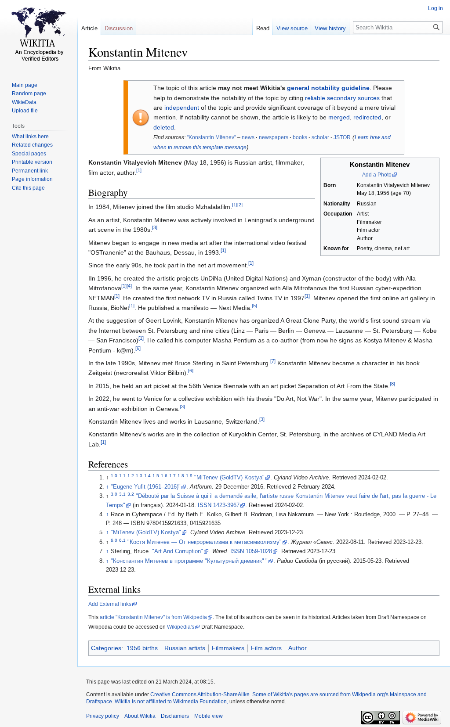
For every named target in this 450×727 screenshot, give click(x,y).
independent (181, 107)
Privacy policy (102, 716)
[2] (240, 205)
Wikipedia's (180, 627)
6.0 (114, 540)
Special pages (29, 154)
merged (339, 117)
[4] (129, 286)
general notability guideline (328, 87)
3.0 (114, 494)
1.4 (147, 475)
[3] (154, 227)
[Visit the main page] (39, 35)
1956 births (142, 647)
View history (330, 28)
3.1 (122, 494)
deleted (163, 127)
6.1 (122, 540)
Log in (435, 8)
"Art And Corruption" (177, 551)
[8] (392, 383)
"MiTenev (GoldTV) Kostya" (229, 478)
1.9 (189, 475)
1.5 (155, 475)
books (300, 137)
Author (297, 647)
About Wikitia (140, 716)
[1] (139, 170)
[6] (138, 348)
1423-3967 (226, 505)
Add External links (109, 604)
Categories (106, 647)
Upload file (25, 111)
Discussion (119, 28)
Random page (29, 93)
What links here (30, 136)
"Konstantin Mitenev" (211, 137)
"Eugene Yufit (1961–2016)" (146, 487)
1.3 (139, 475)
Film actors (266, 647)
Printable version (32, 162)
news (248, 137)
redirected (367, 117)
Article (89, 28)
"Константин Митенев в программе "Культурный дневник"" (189, 561)
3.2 (130, 494)
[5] (254, 305)
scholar (320, 137)
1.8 (181, 475)
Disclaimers (175, 716)
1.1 (122, 475)
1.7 (172, 475)
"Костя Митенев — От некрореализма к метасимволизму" (204, 542)
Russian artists (184, 647)
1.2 (130, 475)
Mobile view (208, 716)
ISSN (204, 505)
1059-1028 (259, 551)
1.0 (114, 475)
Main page (24, 85)
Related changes (32, 145)
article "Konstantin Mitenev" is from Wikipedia (153, 617)
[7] (273, 361)
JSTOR (342, 137)
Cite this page (28, 188)
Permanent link (30, 171)
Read (262, 28)
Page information (32, 179)
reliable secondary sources (342, 97)
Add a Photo (377, 175)
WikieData (24, 102)
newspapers (273, 137)
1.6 (164, 475)
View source (292, 28)
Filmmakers (228, 647)
